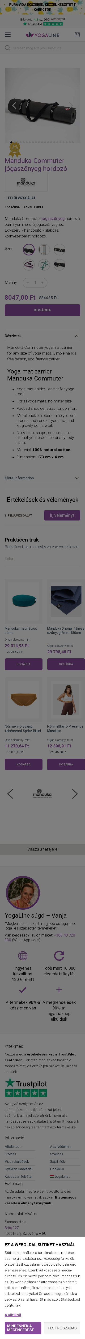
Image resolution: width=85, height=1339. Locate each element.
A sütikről (13, 1315)
